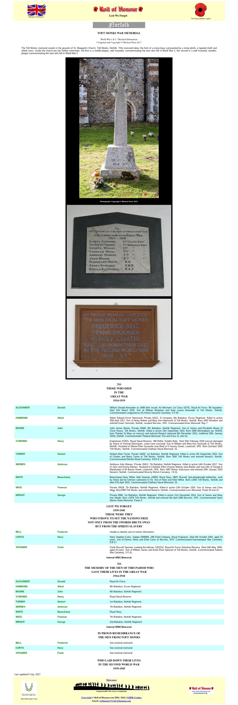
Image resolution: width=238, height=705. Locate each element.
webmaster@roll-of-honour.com (115, 700)
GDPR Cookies (134, 697)
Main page (111, 679)
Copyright (86, 697)
